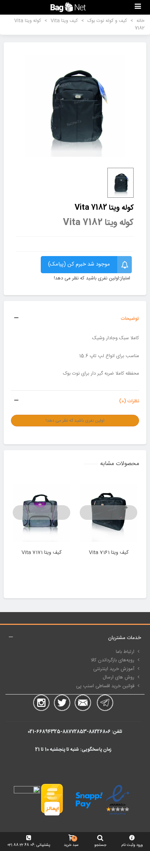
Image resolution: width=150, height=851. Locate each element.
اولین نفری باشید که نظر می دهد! (86, 278)
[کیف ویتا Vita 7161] (108, 513)
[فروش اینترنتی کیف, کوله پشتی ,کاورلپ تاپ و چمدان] (68, 7)
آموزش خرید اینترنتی (113, 669)
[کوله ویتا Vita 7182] (75, 106)
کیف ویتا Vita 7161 (109, 553)
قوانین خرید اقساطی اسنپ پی (105, 686)
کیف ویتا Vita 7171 (41, 553)
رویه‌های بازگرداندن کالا (112, 660)
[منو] (138, 7)
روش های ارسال (118, 677)
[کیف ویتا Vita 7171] (41, 513)
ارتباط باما (125, 652)
